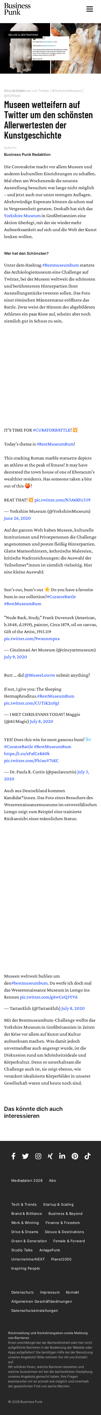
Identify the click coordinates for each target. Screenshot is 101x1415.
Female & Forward (69, 1241)
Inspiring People (25, 1268)
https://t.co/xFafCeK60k (27, 753)
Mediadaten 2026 (27, 1180)
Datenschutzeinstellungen (34, 1310)
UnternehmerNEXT (28, 1259)
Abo (52, 1180)
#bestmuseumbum (29, 983)
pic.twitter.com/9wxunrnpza (32, 638)
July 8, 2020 (41, 721)
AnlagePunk (49, 1250)
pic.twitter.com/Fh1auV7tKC (31, 760)
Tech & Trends (24, 1204)
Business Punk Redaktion (27, 154)
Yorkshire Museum (22, 215)
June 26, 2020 (17, 518)
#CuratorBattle (61, 596)
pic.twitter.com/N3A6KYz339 (62, 499)
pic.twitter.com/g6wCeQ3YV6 (49, 997)
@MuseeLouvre (40, 675)
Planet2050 (61, 1259)
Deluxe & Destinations (23, 34)
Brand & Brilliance (26, 1213)
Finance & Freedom (63, 1222)
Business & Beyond (65, 1213)
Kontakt (72, 1292)
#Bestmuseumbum (60, 265)
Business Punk (17, 9)
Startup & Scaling (58, 1204)
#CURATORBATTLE (52, 430)
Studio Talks (22, 1250)
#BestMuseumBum (55, 444)
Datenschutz (22, 1292)
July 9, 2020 (15, 656)
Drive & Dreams (25, 1232)
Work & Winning (25, 1222)
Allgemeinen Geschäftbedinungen (41, 1301)
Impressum (50, 1292)
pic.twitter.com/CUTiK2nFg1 (31, 703)
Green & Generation (29, 1241)
